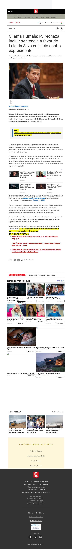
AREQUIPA (10, 15)
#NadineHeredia (39, 198)
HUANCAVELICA (39, 15)
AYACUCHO (18, 15)
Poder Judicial (51, 275)
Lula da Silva (42, 275)
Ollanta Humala (33, 275)
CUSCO (32, 15)
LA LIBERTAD (17, 18)
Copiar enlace (28, 260)
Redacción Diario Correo (18, 106)
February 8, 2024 (39, 200)
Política (12, 28)
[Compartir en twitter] (61, 28)
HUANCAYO (48, 15)
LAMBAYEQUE (26, 18)
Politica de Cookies (36, 521)
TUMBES (53, 18)
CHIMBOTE (25, 15)
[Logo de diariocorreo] (36, 11)
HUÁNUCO (55, 15)
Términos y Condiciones (36, 513)
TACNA (47, 18)
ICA (61, 15)
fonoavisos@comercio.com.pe (40, 492)
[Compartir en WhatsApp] (18, 260)
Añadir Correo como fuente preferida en (51, 22)
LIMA (33, 18)
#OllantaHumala (27, 198)
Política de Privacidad (36, 517)
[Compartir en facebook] (57, 28)
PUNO (42, 18)
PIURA (37, 18)
